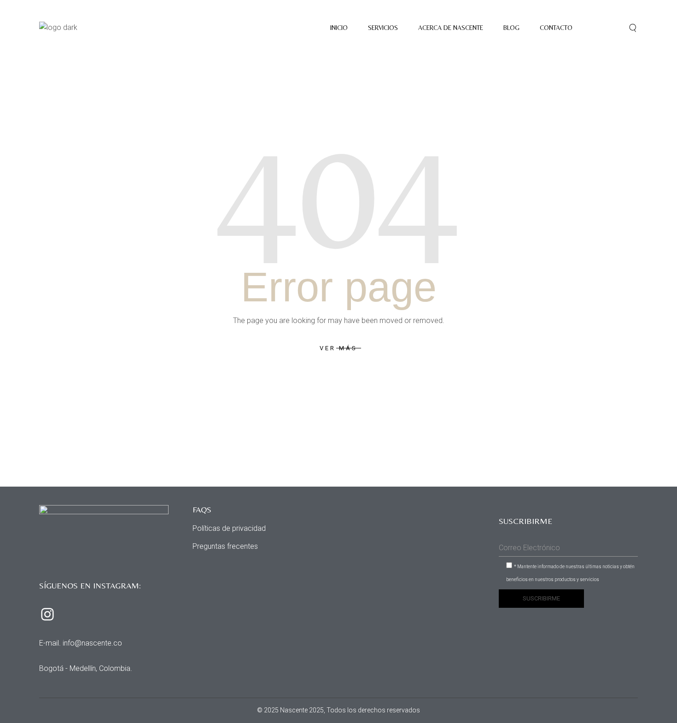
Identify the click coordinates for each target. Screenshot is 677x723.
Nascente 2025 (302, 710)
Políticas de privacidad (229, 528)
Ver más (338, 348)
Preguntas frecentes (225, 546)
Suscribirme (541, 598)
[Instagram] (47, 614)
